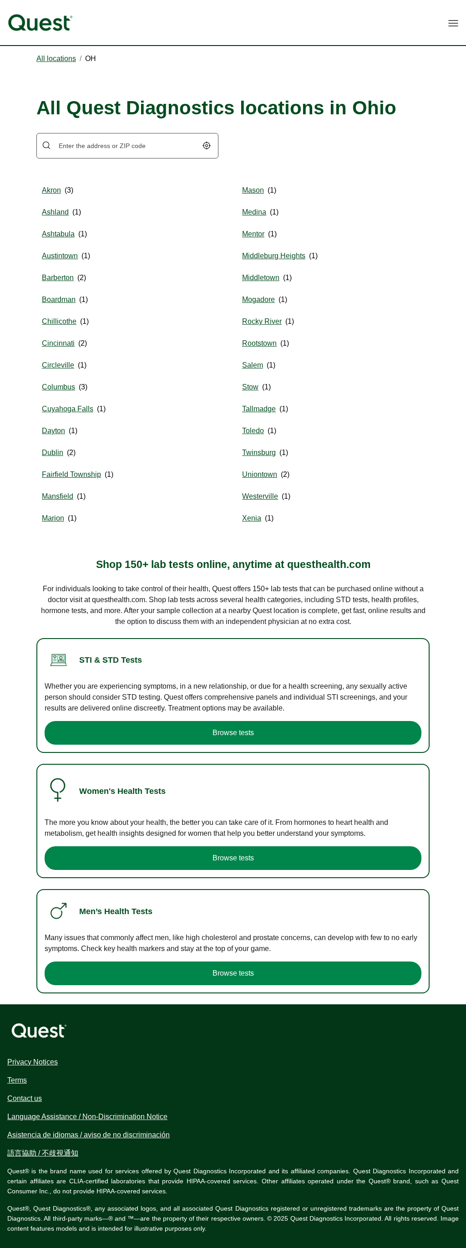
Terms (17, 1080)
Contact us (24, 1098)
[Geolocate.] (206, 145)
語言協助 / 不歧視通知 (42, 1153)
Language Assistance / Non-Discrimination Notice (87, 1116)
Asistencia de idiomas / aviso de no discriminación (88, 1135)
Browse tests (233, 733)
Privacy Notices (32, 1062)
